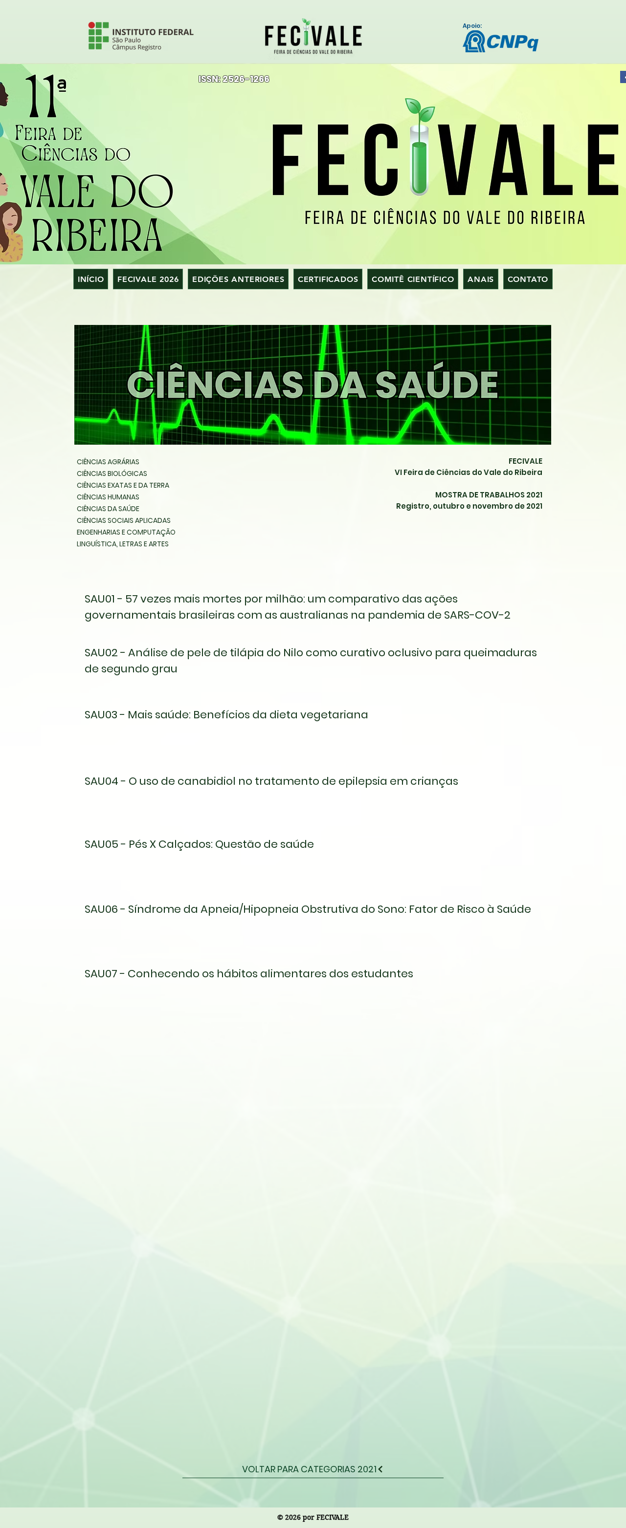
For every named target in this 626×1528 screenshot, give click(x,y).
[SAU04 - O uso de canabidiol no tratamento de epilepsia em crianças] (307, 784)
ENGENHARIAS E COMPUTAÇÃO (126, 532)
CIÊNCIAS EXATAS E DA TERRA (123, 485)
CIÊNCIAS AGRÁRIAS (108, 462)
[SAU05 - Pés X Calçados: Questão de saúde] (307, 850)
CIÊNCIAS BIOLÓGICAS (112, 473)
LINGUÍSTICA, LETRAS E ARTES (123, 544)
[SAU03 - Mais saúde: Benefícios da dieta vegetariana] (307, 719)
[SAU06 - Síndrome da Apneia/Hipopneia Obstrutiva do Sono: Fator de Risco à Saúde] (307, 909)
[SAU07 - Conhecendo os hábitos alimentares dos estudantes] (307, 976)
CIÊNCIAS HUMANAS (108, 497)
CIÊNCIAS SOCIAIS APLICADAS (124, 520)
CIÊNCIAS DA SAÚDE (108, 509)
